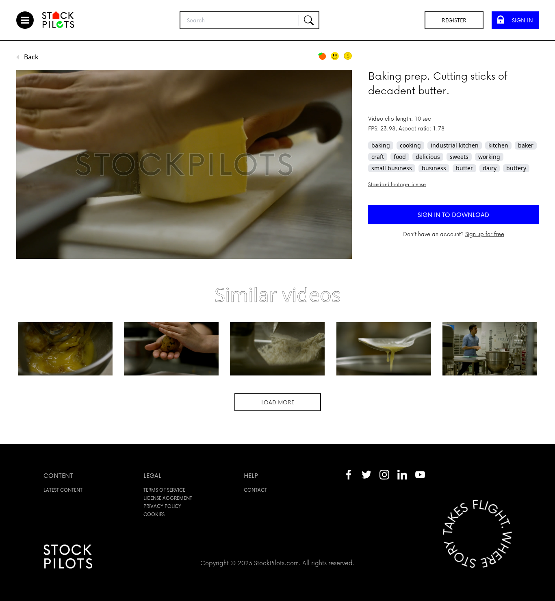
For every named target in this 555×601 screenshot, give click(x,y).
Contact (255, 490)
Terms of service (164, 490)
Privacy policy (162, 506)
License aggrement (167, 498)
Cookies (154, 514)
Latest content (62, 490)
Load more (277, 402)
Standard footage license (397, 184)
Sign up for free (484, 234)
